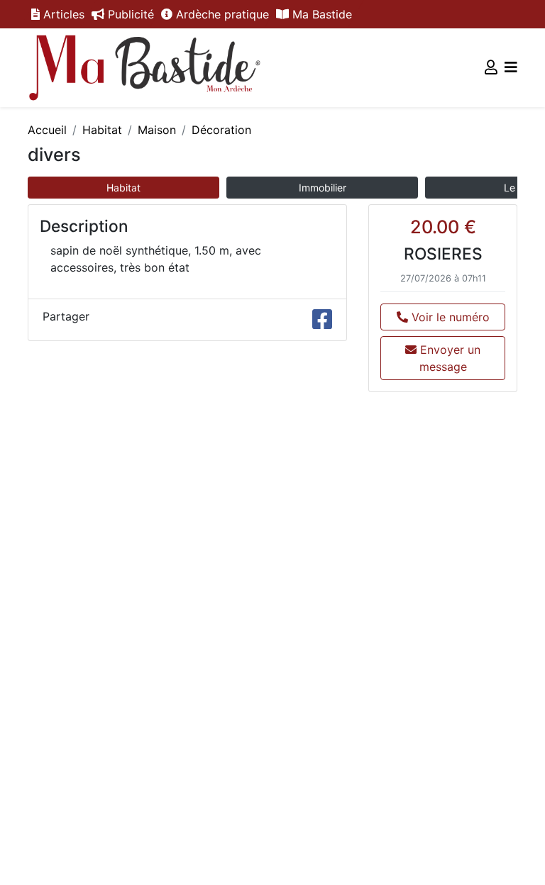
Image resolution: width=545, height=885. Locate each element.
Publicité (129, 14)
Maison (157, 130)
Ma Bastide (320, 14)
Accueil (47, 130)
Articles (62, 14)
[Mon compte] (491, 67)
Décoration (221, 130)
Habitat (102, 130)
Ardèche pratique (220, 14)
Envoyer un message (448, 358)
